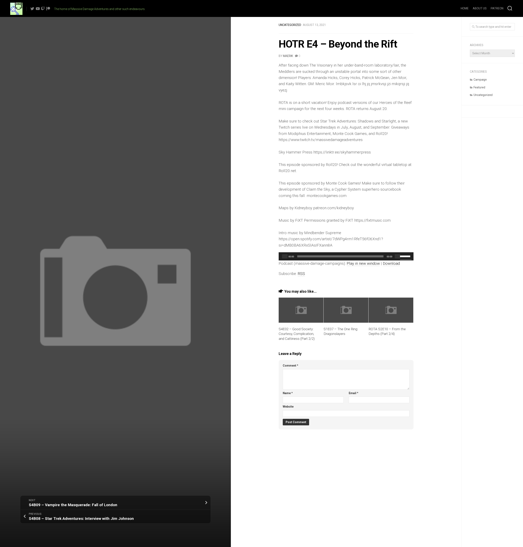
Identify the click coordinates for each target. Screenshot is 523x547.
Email (353, 393)
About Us (480, 8)
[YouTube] (37, 8)
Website (288, 406)
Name (288, 393)
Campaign (480, 79)
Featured (479, 87)
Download (391, 263)
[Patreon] (48, 8)
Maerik (288, 56)
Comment (290, 365)
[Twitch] (43, 8)
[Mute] (397, 256)
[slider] (405, 256)
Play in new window (363, 263)
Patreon (497, 8)
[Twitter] (32, 8)
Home (465, 8)
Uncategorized (290, 25)
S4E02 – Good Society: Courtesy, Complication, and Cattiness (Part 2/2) (297, 334)
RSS (301, 273)
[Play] (285, 256)
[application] (346, 256)
